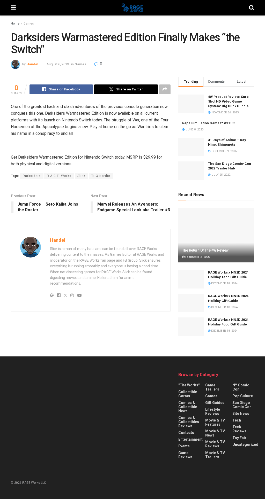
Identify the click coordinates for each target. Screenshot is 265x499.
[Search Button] (251, 7)
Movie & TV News (215, 433)
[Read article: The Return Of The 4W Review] (216, 235)
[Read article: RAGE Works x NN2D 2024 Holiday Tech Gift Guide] (191, 279)
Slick (81, 176)
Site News (240, 413)
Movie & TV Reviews (215, 444)
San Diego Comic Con (242, 405)
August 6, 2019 (58, 64)
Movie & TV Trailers (215, 455)
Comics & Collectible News (187, 407)
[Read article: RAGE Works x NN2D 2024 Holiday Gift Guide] (191, 303)
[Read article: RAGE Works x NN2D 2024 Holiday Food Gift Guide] (191, 326)
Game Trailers (212, 387)
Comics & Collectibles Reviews (188, 422)
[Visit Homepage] (132, 8)
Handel (32, 64)
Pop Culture (242, 396)
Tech (236, 420)
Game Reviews (185, 455)
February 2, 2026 (197, 257)
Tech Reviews (239, 429)
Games (29, 23)
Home (15, 23)
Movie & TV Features (215, 422)
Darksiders (32, 176)
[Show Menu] (13, 7)
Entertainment (190, 439)
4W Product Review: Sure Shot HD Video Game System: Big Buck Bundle (228, 101)
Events (184, 446)
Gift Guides (214, 403)
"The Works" (189, 385)
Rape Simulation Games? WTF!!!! (208, 123)
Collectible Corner (187, 394)
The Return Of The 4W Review (205, 250)
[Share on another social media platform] (165, 89)
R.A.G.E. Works (59, 176)
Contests (186, 433)
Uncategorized (245, 444)
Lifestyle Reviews (212, 411)
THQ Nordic (100, 176)
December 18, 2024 (224, 283)
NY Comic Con (240, 387)
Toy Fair (239, 438)
